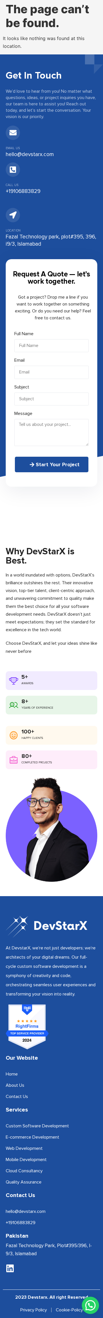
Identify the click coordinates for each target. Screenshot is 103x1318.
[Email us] (13, 133)
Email (19, 360)
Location (13, 230)
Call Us (12, 185)
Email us (13, 148)
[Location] (13, 215)
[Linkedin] (10, 1268)
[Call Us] (13, 169)
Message (23, 413)
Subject (21, 387)
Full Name (23, 334)
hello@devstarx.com (30, 154)
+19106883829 (23, 191)
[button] (90, 1305)
